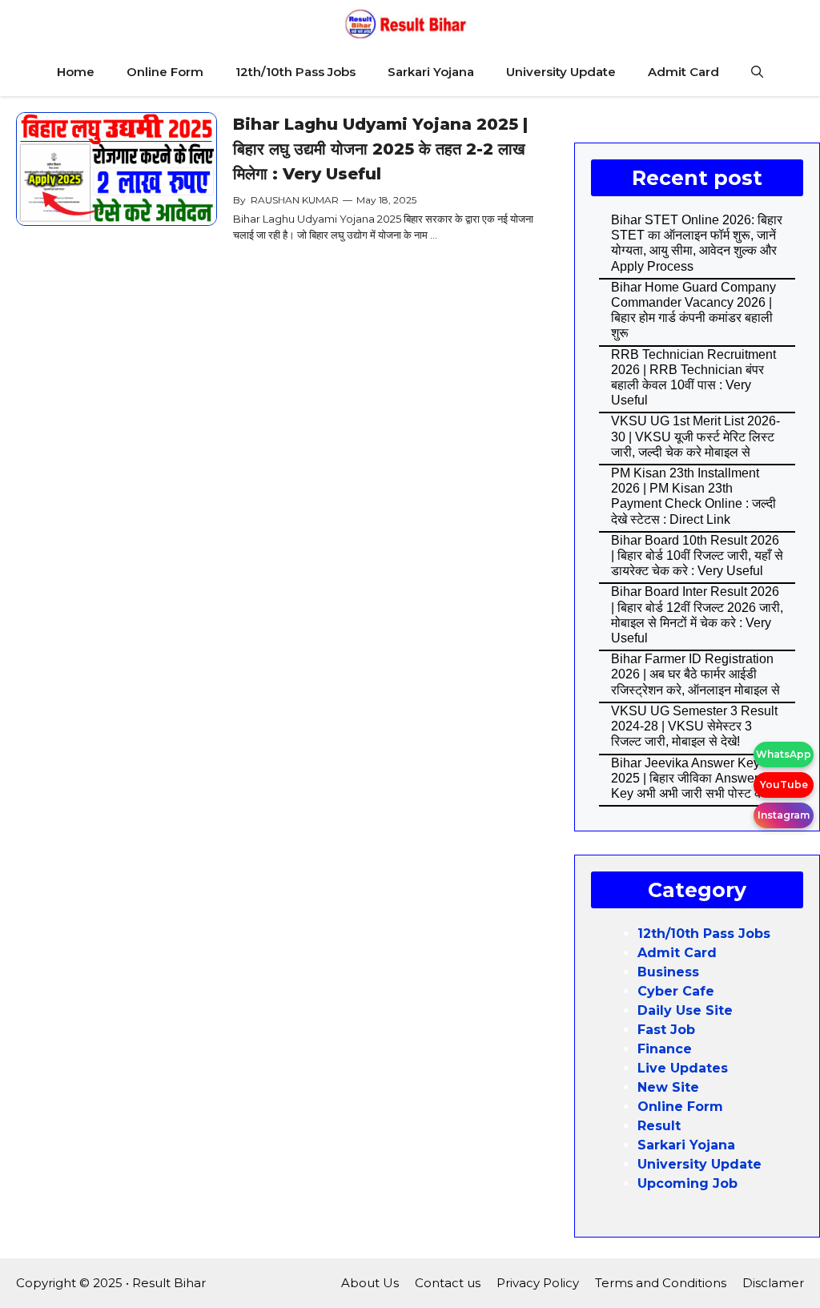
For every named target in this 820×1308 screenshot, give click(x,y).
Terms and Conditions (660, 1282)
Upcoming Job (687, 1183)
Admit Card (683, 71)
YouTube (784, 785)
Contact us (447, 1282)
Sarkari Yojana (431, 71)
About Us (370, 1282)
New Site (668, 1087)
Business (668, 972)
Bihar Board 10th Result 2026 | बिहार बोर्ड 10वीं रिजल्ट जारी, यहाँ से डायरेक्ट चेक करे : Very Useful (697, 555)
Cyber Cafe (675, 991)
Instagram (784, 815)
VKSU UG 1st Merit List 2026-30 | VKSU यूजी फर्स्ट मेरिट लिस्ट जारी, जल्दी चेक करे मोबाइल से (695, 436)
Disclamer (773, 1282)
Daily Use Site (685, 1010)
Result (659, 1125)
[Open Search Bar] (757, 72)
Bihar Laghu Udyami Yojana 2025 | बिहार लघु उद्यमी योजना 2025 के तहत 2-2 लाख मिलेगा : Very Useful (380, 149)
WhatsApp (783, 754)
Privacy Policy (537, 1282)
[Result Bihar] (406, 24)
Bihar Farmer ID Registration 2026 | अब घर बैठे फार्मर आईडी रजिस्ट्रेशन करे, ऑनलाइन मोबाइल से (695, 674)
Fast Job (666, 1029)
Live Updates (682, 1068)
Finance (664, 1048)
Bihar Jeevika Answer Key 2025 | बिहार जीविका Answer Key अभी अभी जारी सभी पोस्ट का (689, 778)
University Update (561, 71)
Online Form (165, 71)
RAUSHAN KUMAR (295, 200)
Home (75, 71)
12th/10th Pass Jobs (295, 71)
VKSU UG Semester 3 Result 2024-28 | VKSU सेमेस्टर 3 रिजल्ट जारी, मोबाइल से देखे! (694, 726)
